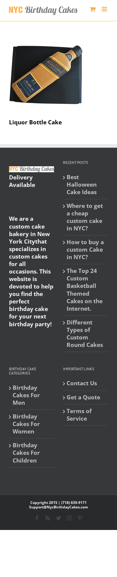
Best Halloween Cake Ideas (82, 184)
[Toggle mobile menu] (105, 9)
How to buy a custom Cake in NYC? (85, 249)
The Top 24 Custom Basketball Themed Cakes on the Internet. (85, 289)
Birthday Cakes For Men (26, 395)
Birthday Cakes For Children (26, 453)
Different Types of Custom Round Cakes (85, 334)
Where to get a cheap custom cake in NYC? (85, 217)
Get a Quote (83, 397)
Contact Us (82, 383)
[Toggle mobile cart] (93, 9)
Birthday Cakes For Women (26, 424)
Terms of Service (79, 414)
